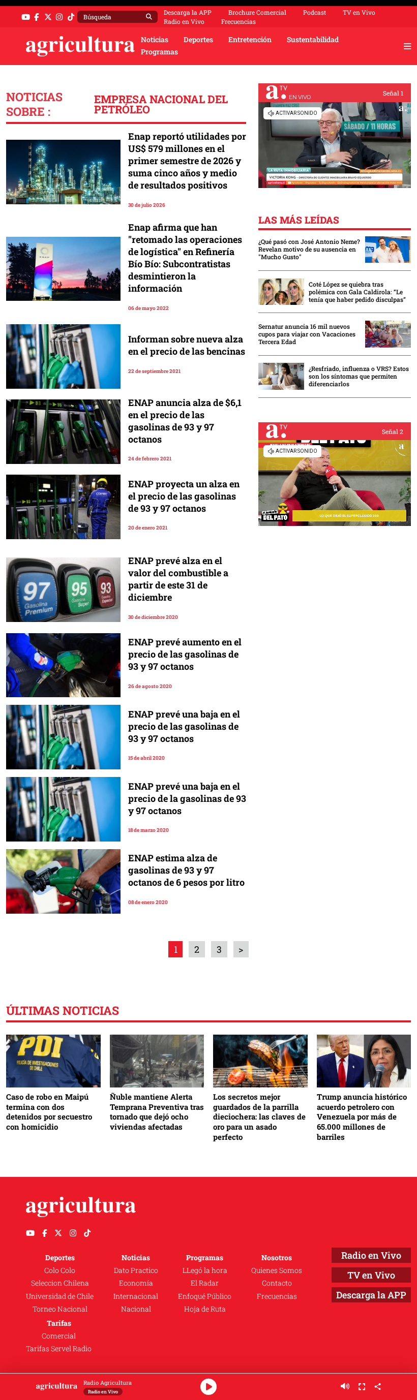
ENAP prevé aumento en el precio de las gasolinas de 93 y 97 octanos (185, 654)
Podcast (314, 12)
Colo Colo (59, 1270)
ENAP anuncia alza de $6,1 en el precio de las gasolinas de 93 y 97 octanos (185, 420)
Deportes (198, 39)
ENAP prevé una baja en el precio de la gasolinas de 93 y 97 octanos (187, 798)
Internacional (135, 1296)
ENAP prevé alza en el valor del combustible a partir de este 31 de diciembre (178, 578)
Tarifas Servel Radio (59, 1348)
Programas (159, 51)
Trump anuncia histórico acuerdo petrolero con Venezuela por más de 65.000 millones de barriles (362, 1117)
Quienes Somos (276, 1270)
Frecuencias (238, 21)
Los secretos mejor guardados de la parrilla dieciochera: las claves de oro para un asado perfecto (259, 1117)
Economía (136, 1283)
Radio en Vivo (184, 21)
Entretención (250, 39)
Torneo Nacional (60, 1309)
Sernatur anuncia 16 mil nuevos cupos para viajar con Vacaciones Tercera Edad (306, 334)
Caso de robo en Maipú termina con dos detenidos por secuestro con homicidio (49, 1112)
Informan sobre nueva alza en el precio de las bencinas (186, 345)
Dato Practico (136, 1270)
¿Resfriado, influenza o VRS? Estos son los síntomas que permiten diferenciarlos (359, 376)
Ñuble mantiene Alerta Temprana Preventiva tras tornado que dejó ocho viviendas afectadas (157, 1112)
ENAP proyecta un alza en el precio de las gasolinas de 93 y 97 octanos (184, 496)
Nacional (136, 1309)
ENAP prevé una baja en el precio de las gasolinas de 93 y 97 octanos (184, 726)
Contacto (277, 1283)
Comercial (59, 1336)
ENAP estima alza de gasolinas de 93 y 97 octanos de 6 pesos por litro (186, 870)
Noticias (154, 39)
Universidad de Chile (60, 1296)
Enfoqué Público (204, 1296)
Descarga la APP (188, 12)
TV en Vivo (359, 12)
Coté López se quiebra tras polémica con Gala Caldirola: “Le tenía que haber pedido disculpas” (357, 292)
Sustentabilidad (313, 39)
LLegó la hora (205, 1270)
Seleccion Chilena (60, 1283)
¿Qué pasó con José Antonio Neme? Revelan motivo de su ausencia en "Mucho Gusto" (309, 249)
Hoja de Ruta (205, 1309)
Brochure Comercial (257, 12)
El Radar (205, 1283)
